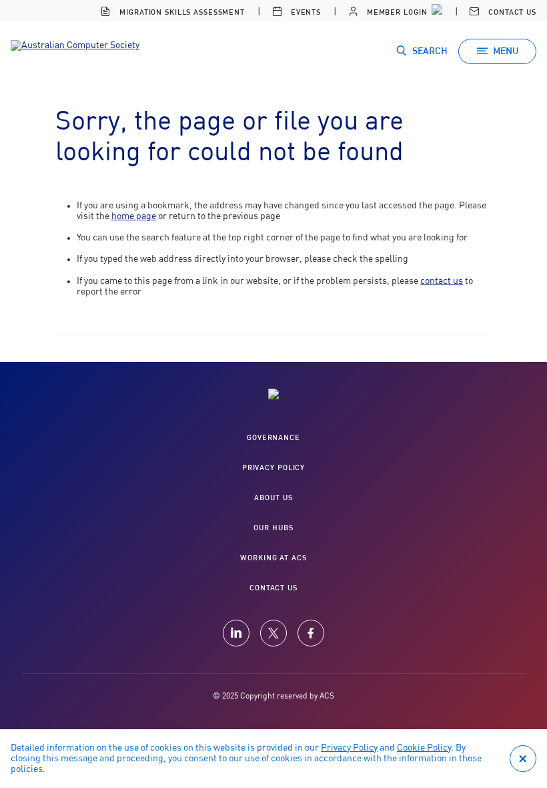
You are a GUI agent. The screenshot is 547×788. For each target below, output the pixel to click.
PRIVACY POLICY (273, 467)
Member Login (395, 12)
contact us (441, 281)
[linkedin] (236, 633)
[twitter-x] (273, 633)
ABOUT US (273, 498)
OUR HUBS (273, 528)
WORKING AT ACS (273, 558)
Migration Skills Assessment (181, 12)
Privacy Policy (349, 748)
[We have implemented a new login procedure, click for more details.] (435, 10)
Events (304, 12)
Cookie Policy (424, 748)
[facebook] (311, 633)
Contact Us (511, 12)
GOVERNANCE (273, 437)
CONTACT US (273, 588)
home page (133, 216)
